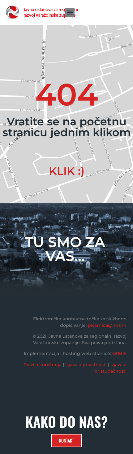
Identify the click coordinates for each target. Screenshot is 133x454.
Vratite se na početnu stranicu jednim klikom (66, 127)
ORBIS (119, 353)
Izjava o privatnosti (86, 364)
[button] (70, 12)
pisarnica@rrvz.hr (107, 325)
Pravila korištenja (43, 364)
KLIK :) (66, 171)
